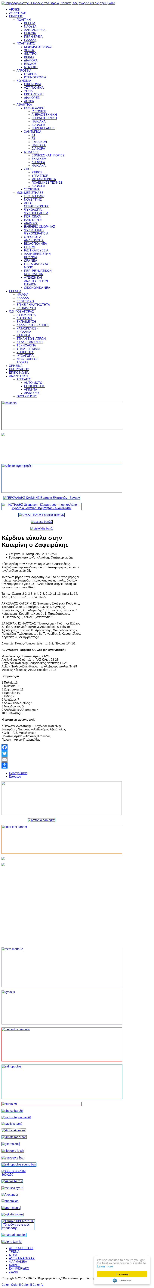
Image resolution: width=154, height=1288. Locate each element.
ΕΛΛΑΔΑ (30, 40)
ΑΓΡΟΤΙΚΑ (24, 70)
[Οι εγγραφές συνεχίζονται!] (42, 1044)
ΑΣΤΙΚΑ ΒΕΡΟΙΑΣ (21, 1248)
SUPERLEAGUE (43, 128)
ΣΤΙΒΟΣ (37, 172)
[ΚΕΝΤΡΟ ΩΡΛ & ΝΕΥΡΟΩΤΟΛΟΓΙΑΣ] (12, 1123)
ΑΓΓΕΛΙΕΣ (24, 379)
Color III (26, 1284)
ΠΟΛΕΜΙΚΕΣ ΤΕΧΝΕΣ (47, 182)
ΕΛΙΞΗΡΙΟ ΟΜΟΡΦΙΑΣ (39, 226)
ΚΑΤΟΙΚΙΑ (23, 335)
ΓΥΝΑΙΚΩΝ (39, 141)
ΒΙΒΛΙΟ (29, 57)
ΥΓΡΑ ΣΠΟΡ (40, 175)
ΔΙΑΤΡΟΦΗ (24, 318)
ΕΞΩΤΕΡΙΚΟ (25, 301)
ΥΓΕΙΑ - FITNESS (28, 348)
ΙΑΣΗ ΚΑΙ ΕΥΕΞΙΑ (36, 250)
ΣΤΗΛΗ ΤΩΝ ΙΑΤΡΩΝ (31, 338)
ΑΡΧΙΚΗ (14, 9)
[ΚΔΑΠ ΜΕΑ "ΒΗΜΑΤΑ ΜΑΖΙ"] (14, 1137)
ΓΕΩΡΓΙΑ (30, 74)
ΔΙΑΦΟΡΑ (31, 60)
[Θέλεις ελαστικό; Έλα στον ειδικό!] (42, 415)
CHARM (29, 247)
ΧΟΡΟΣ (29, 50)
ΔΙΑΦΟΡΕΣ (32, 97)
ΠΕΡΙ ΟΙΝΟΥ (32, 216)
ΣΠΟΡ (28, 169)
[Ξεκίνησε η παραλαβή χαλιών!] (12, 1181)
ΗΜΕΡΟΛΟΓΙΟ (19, 369)
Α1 (33, 135)
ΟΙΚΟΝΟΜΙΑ (32, 84)
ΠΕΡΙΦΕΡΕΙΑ (33, 36)
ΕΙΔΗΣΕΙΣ (16, 16)
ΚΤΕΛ (13, 1255)
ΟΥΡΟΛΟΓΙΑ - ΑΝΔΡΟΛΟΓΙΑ (34, 238)
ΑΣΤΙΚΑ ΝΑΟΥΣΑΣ (22, 1258)
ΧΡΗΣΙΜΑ (16, 365)
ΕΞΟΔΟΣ (30, 63)
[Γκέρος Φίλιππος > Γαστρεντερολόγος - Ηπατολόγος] (11, 1143)
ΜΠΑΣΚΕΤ (31, 152)
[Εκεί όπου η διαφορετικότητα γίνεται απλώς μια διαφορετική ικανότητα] (13, 1214)
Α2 (33, 138)
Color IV (37, 1284)
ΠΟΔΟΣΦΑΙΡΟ (34, 108)
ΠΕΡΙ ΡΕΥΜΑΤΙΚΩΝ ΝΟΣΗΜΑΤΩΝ (38, 272)
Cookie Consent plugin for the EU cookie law (122, 1280)
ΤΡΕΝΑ (14, 1251)
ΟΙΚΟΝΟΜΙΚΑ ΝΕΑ (37, 287)
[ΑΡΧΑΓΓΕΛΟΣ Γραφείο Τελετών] (41, 514)
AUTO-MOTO (33, 382)
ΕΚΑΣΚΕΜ (39, 158)
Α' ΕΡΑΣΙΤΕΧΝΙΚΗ (44, 114)
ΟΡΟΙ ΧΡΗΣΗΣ (27, 396)
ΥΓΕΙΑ (28, 91)
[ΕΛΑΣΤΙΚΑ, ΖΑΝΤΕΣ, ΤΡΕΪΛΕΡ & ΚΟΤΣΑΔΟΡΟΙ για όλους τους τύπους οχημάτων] (41, 497)
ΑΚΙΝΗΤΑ (30, 389)
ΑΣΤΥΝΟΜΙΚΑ (34, 87)
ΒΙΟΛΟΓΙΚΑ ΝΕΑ (35, 243)
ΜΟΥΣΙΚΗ (31, 67)
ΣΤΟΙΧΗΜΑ (32, 189)
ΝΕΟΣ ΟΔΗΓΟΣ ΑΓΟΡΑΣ (27, 360)
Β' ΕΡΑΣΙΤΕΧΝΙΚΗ (44, 118)
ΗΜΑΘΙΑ (30, 33)
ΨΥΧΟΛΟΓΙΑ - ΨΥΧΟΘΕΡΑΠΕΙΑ (36, 211)
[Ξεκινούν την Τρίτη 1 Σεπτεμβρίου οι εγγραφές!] (16, 1117)
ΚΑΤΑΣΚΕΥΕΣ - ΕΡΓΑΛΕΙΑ (27, 330)
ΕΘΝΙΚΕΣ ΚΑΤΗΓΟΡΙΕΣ (48, 155)
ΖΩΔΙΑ (13, 1271)
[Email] (42, 759)
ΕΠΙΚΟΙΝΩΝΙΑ (19, 372)
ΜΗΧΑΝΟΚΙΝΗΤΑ (44, 179)
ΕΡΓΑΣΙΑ (15, 291)
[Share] (42, 765)
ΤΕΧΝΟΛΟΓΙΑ (26, 345)
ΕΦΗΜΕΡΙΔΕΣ (19, 1268)
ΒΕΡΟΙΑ (29, 23)
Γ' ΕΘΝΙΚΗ (39, 111)
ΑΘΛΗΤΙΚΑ (24, 104)
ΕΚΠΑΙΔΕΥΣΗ (34, 94)
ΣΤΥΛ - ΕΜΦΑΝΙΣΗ (30, 342)
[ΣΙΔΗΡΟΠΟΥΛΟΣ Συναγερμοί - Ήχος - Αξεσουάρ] (19, 1164)
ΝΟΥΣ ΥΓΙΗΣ (33, 199)
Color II (16, 1284)
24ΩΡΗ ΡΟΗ (17, 13)
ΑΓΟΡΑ (29, 101)
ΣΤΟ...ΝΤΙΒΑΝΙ (34, 196)
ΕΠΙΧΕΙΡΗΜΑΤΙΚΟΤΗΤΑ (33, 304)
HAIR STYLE (33, 219)
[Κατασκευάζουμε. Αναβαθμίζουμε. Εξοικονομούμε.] (41, 528)
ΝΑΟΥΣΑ (30, 26)
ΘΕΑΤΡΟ (30, 53)
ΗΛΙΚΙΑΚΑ (39, 121)
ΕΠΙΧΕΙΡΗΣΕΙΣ (34, 386)
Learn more (105, 1266)
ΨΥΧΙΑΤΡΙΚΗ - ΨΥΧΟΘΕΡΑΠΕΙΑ (36, 231)
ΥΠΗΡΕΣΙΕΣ (25, 352)
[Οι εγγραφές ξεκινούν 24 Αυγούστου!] (12, 1110)
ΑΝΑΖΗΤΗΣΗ (18, 376)
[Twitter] (42, 753)
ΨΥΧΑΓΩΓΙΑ (25, 355)
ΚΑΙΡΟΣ (14, 1265)
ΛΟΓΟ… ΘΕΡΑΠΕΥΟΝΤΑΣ (36, 204)
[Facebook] (42, 747)
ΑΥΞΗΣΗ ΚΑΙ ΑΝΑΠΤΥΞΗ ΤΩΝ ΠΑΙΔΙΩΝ (36, 281)
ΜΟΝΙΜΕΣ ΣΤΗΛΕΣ (30, 192)
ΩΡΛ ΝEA (30, 260)
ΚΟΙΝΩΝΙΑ (24, 80)
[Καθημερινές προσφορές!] (42, 478)
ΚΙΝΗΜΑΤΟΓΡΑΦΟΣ (38, 46)
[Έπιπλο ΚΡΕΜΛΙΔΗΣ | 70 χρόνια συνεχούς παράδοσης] (18, 1228)
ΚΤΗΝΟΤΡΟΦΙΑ (35, 77)
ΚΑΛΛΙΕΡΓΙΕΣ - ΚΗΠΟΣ (33, 325)
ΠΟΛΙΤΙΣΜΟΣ (26, 43)
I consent (122, 1274)
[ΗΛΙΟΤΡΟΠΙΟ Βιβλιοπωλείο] (13, 1150)
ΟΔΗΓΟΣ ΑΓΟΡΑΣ (21, 311)
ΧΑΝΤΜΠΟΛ (32, 131)
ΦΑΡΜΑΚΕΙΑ (18, 1261)
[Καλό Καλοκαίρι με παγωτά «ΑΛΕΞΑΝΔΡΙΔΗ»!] (42, 903)
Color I (6, 1284)
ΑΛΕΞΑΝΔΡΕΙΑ (34, 29)
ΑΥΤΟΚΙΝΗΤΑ (26, 314)
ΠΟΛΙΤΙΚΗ (24, 19)
